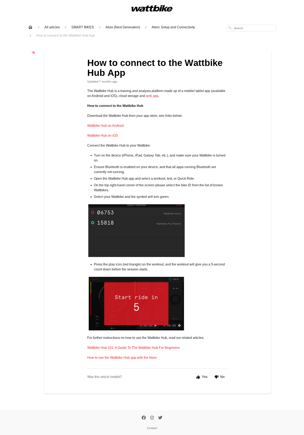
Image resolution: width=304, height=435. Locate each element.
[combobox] (251, 28)
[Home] (30, 27)
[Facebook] (143, 418)
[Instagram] (152, 418)
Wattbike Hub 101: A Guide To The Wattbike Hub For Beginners (134, 347)
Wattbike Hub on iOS (102, 135)
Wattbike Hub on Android (105, 125)
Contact (152, 428)
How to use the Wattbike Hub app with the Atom (122, 357)
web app (152, 96)
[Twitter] (160, 418)
